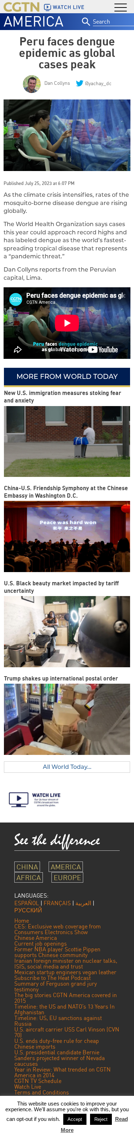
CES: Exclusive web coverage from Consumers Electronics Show (57, 929)
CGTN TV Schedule (37, 1080)
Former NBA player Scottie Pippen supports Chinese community (57, 952)
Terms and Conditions (41, 1092)
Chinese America (35, 937)
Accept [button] (75, 1119)
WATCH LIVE (68, 7)
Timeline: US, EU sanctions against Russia (58, 1020)
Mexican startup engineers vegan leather (65, 972)
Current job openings (40, 943)
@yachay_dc (98, 83)
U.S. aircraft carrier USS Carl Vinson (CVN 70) (66, 1032)
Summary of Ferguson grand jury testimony (55, 986)
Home (21, 920)
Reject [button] (101, 1119)
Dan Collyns (57, 83)
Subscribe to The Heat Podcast (52, 977)
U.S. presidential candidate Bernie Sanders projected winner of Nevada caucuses (59, 1058)
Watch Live (27, 1086)
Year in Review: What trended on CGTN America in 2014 (62, 1072)
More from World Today (67, 376)
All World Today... (67, 766)
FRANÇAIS (57, 903)
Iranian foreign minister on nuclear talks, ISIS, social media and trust (65, 963)
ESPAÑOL (26, 903)
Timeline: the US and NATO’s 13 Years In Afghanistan (64, 1009)
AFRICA (28, 877)
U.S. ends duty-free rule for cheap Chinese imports (56, 1043)
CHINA (27, 866)
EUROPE (67, 877)
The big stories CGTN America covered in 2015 (65, 997)
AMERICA (33, 21)
